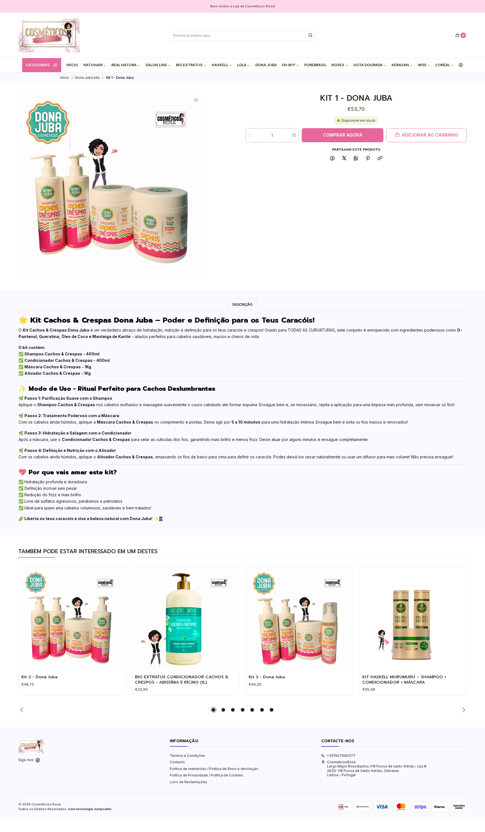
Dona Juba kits (87, 77)
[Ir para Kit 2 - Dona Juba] (72, 619)
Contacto (177, 762)
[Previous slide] (22, 709)
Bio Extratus (189, 65)
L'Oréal (442, 65)
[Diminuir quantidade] (250, 135)
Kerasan (400, 65)
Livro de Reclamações (188, 782)
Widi (422, 65)
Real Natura (123, 65)
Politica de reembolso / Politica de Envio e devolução (214, 769)
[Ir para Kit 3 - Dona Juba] (299, 619)
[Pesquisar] (310, 35)
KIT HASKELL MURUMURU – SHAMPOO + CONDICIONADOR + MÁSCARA (404, 679)
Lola (241, 65)
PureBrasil (315, 65)
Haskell (220, 65)
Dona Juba (266, 65)
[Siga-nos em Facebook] (460, 65)
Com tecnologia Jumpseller (89, 809)
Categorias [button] (38, 65)
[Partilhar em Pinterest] (368, 158)
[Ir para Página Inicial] (49, 35)
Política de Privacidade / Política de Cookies (206, 775)
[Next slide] (463, 709)
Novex (337, 65)
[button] (213, 709)
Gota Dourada (368, 65)
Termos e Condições (187, 755)
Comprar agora (342, 135)
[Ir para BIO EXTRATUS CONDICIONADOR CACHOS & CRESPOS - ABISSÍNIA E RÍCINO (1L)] (185, 619)
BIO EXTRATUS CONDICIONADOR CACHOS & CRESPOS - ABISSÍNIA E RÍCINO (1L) (181, 679)
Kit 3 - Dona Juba (267, 677)
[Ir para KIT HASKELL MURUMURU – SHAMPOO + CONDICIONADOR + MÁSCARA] (413, 619)
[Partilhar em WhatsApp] (356, 158)
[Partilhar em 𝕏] (344, 158)
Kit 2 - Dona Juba (39, 677)
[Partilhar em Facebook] (332, 158)
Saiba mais (274, 6)
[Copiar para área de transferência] (380, 158)
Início (72, 65)
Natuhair (92, 65)
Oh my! (288, 65)
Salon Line (156, 65)
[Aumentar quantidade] (294, 135)
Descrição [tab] (242, 304)
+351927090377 (341, 755)
